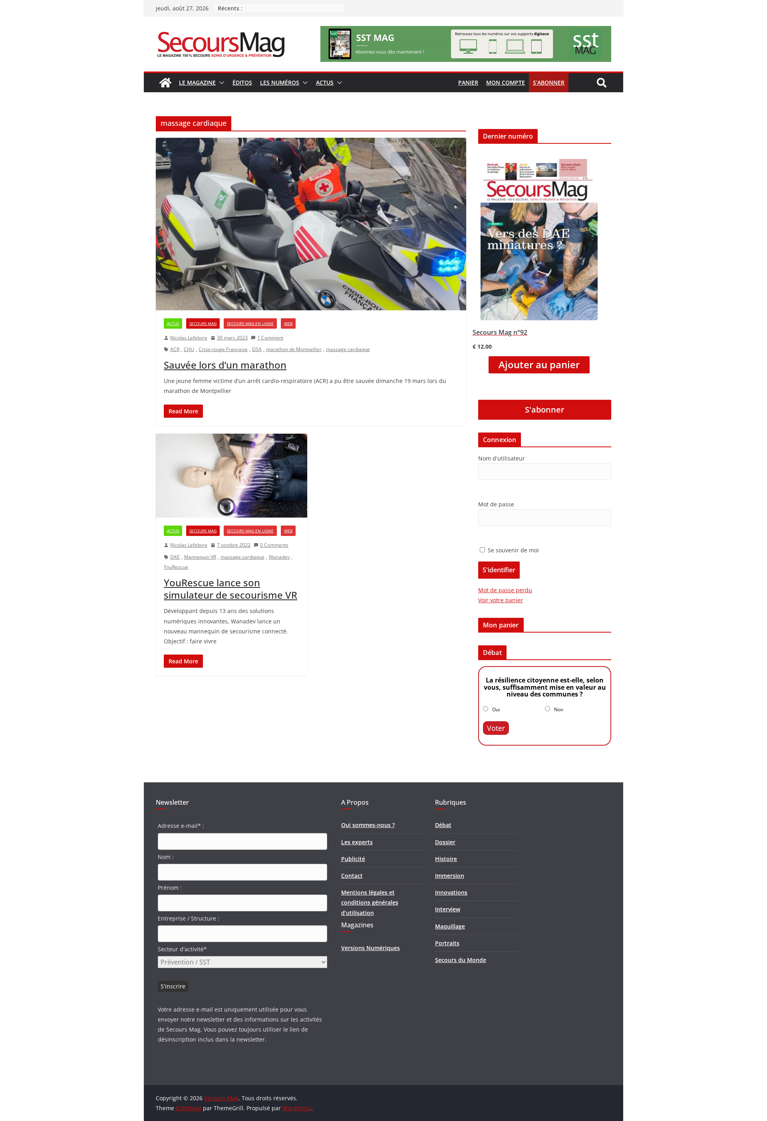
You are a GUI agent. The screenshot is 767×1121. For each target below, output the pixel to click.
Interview (447, 909)
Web (288, 323)
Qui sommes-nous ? (368, 825)
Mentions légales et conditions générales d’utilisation (369, 902)
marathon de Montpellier (294, 349)
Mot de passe (496, 504)
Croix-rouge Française (223, 349)
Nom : (166, 857)
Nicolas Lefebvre (188, 337)
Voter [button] (496, 728)
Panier (468, 82)
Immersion (449, 875)
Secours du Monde (460, 960)
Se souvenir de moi (512, 550)
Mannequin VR (200, 557)
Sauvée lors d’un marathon (225, 364)
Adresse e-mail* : (181, 825)
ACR (174, 349)
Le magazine (197, 82)
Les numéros (279, 82)
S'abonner (544, 409)
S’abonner (548, 82)
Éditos (242, 82)
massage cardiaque (348, 349)
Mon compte (505, 82)
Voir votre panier (500, 600)
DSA (257, 349)
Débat (443, 825)
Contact (352, 875)
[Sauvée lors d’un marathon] (311, 224)
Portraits (447, 943)
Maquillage (450, 926)
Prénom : (170, 887)
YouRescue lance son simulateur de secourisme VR (230, 588)
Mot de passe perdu (505, 590)
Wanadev (279, 557)
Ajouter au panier (539, 364)
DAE (175, 557)
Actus (325, 82)
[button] (220, 82)
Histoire (446, 859)
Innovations (451, 892)
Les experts (357, 842)
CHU (189, 349)
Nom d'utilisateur (501, 458)
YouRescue (176, 566)
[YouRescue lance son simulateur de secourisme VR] (231, 476)
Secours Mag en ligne (250, 323)
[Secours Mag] (165, 82)
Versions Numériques (370, 948)
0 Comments (274, 545)
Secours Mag (203, 323)
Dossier (445, 842)
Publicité (353, 859)
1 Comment (270, 337)
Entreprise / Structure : (188, 918)
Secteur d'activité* (182, 949)
